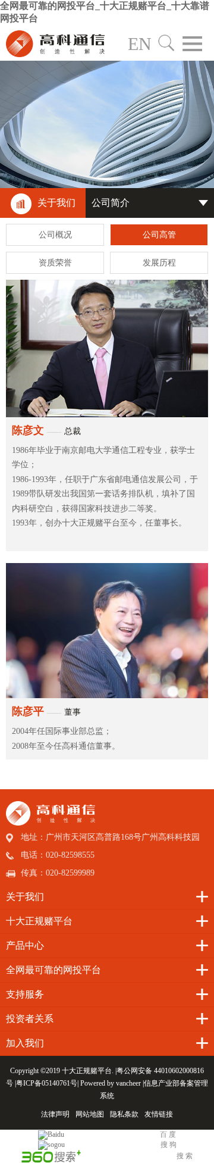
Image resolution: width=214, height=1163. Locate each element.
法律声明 (55, 1114)
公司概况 (55, 234)
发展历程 (159, 262)
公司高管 (159, 234)
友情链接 (158, 1114)
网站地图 (89, 1114)
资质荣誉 (55, 262)
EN (140, 44)
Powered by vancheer (110, 1083)
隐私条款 (124, 1114)
